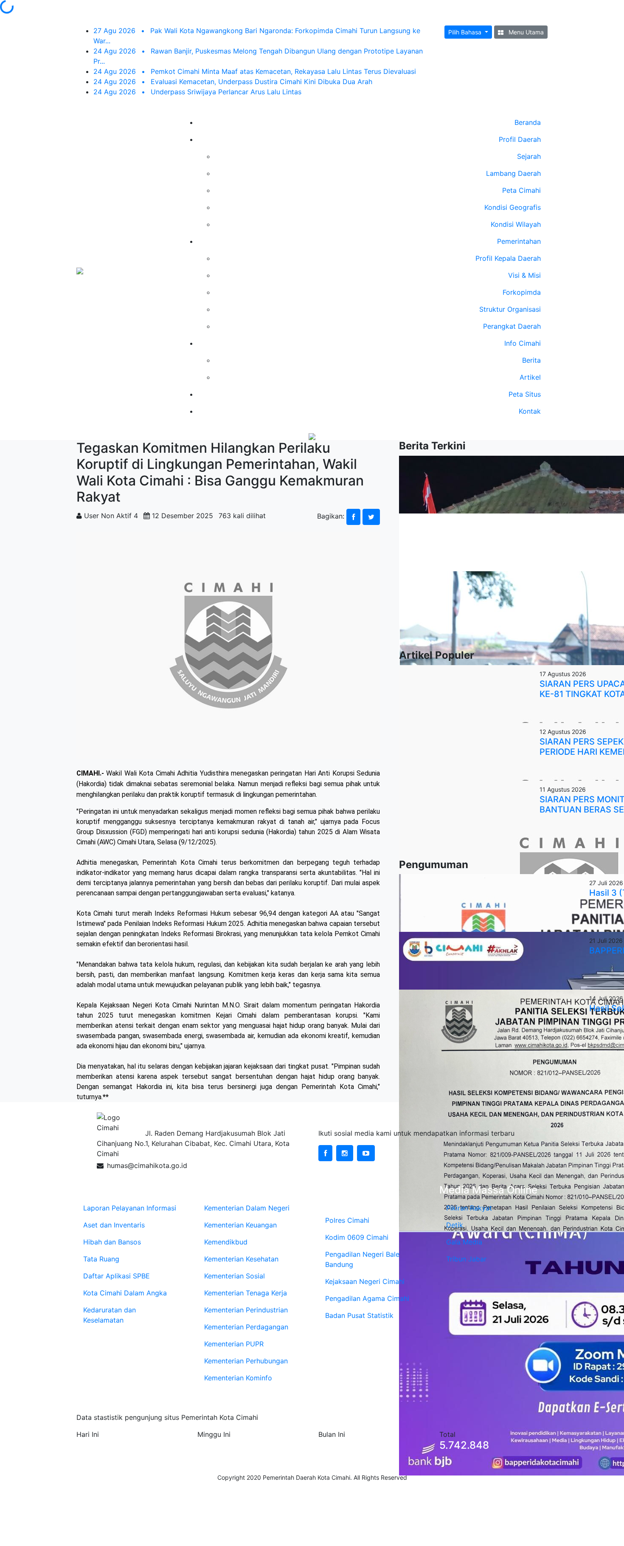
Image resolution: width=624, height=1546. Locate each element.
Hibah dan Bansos (112, 1242)
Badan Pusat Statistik (359, 1315)
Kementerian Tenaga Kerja (245, 1293)
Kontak (530, 411)
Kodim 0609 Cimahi (356, 1237)
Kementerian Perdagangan (246, 1327)
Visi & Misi (524, 275)
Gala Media (464, 1242)
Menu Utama (525, 32)
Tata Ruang (101, 1259)
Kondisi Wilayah (516, 224)
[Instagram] (344, 1153)
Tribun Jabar (466, 1259)
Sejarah (529, 156)
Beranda (527, 122)
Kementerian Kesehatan (241, 1259)
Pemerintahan (519, 241)
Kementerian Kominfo (238, 1378)
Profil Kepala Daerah (508, 258)
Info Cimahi (522, 343)
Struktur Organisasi (510, 309)
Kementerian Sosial (234, 1276)
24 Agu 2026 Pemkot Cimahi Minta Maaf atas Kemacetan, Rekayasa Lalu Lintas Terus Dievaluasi (254, 71)
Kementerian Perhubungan (246, 1361)
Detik (454, 1225)
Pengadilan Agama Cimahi (367, 1298)
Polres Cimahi (347, 1220)
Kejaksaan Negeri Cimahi (365, 1281)
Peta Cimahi (521, 190)
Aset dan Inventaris (114, 1225)
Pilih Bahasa (465, 32)
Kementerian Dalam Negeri (247, 1208)
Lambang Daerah (513, 173)
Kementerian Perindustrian (246, 1310)
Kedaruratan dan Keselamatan (109, 1315)
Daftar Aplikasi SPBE (116, 1276)
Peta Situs (525, 394)
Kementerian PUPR (234, 1344)
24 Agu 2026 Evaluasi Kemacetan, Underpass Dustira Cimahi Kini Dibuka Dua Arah (232, 81)
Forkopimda (522, 292)
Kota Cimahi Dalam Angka (125, 1293)
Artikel (530, 377)
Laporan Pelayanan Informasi (129, 1208)
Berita (531, 360)
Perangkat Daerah (512, 326)
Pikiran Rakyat (469, 1208)
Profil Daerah (520, 139)
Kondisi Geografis (512, 207)
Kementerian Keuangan (240, 1225)
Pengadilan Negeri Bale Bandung (362, 1259)
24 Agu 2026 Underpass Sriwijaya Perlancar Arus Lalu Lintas (197, 91)
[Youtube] (366, 1153)
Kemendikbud (225, 1242)
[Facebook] (325, 1153)
